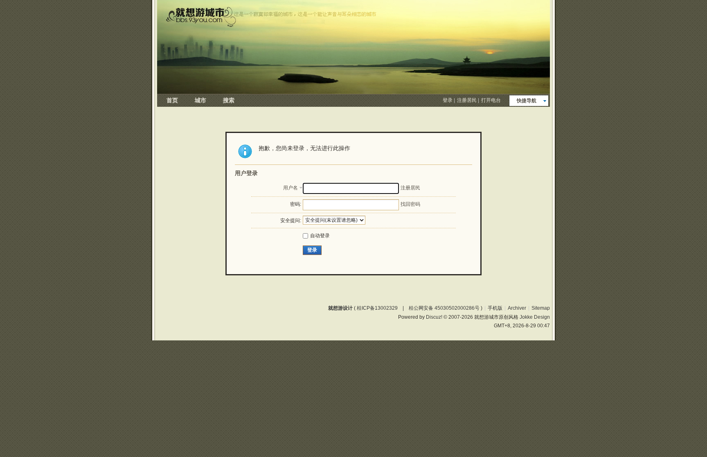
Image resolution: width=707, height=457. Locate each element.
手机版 (495, 308)
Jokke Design (535, 317)
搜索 (228, 100)
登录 (448, 100)
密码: (295, 204)
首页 (172, 100)
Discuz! (434, 317)
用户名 (290, 188)
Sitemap (540, 308)
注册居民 (467, 100)
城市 (200, 100)
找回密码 (410, 204)
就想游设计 (340, 308)
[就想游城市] (353, 92)
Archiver (517, 308)
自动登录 (320, 236)
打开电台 (491, 100)
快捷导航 (526, 101)
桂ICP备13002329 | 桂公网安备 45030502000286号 (418, 308)
